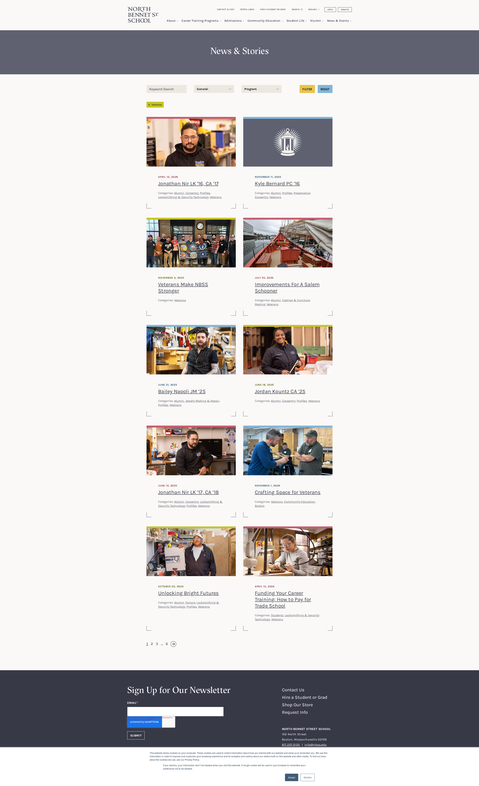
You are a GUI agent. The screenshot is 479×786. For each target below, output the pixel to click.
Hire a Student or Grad (273, 9)
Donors (190, 602)
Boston (260, 506)
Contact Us (293, 689)
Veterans (157, 104)
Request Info (295, 712)
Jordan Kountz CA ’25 (280, 391)
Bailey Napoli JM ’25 (181, 391)
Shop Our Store (297, 704)
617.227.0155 (291, 744)
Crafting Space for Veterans (288, 492)
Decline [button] (308, 777)
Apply (330, 9)
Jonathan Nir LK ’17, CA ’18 (188, 492)
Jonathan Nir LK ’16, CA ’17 (188, 183)
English (312, 9)
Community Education (299, 501)
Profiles (205, 193)
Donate (345, 9)
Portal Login (247, 9)
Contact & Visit (225, 9)
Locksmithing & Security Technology (183, 197)
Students (277, 615)
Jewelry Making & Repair (202, 401)
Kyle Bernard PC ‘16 (277, 183)
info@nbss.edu (315, 744)
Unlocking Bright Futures (188, 593)
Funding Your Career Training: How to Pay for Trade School (283, 599)
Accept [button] (291, 777)
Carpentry (192, 193)
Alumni (179, 193)
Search (296, 9)
